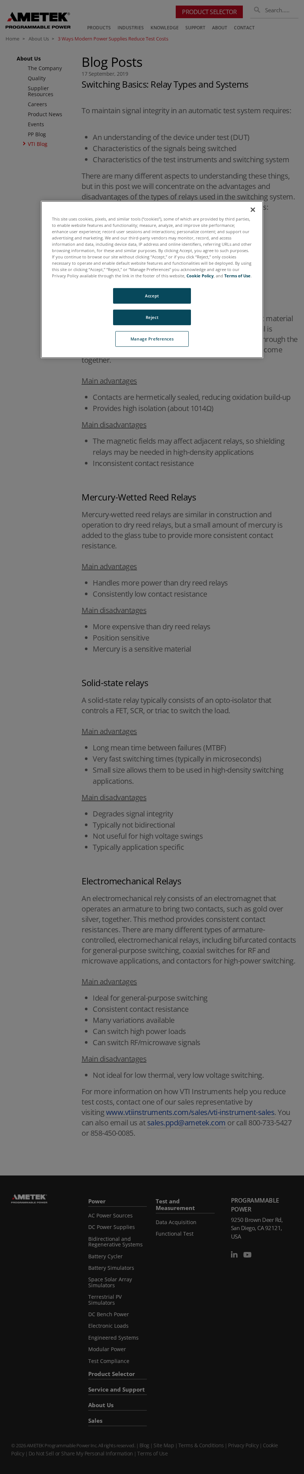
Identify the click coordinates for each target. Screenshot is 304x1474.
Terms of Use (237, 275)
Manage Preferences (152, 339)
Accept (152, 296)
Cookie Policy (200, 275)
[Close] (253, 209)
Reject (152, 317)
